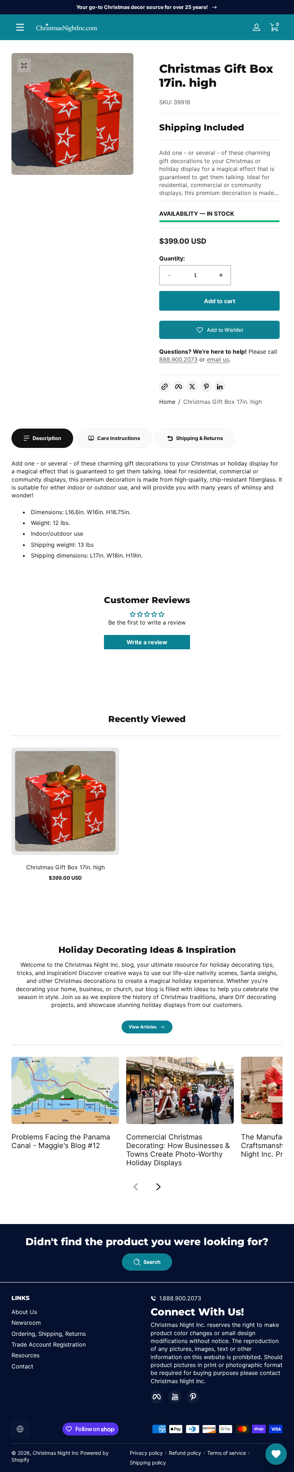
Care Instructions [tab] (118, 438)
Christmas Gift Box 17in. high (222, 401)
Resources (25, 1355)
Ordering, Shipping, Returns (48, 1333)
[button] (274, 27)
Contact (22, 1366)
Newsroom (26, 1322)
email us (218, 359)
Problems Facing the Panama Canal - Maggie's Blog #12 (60, 1141)
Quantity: (172, 258)
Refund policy (185, 1453)
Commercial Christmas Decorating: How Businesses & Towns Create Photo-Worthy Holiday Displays (178, 1149)
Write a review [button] (147, 642)
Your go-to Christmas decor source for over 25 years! (142, 7)
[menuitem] (77, 1312)
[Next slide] (158, 1186)
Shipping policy (148, 1462)
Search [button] (152, 1262)
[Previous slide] (135, 1186)
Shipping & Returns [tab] (199, 438)
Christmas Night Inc (56, 1453)
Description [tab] (47, 438)
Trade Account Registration (48, 1344)
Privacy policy (146, 1453)
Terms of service (226, 1453)
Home (167, 401)
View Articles (143, 1026)
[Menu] (20, 27)
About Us (24, 1311)
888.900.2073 (178, 359)
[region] (147, 7)
